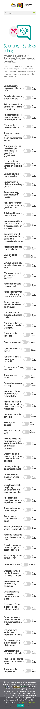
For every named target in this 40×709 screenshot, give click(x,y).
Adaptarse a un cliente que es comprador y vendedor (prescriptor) (13, 325)
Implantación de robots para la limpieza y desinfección (12, 583)
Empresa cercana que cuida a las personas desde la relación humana (13, 642)
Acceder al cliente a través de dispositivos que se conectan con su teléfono (13, 294)
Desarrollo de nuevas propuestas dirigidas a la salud (12, 88)
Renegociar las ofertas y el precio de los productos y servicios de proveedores (13, 117)
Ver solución (34, 88)
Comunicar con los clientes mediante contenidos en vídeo (13, 265)
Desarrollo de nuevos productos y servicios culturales (11, 477)
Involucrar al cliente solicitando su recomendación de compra (13, 632)
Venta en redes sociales (12, 564)
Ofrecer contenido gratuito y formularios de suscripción (13, 275)
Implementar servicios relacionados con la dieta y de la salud (13, 184)
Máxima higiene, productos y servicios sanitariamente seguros (13, 661)
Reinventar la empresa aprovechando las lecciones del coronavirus (13, 304)
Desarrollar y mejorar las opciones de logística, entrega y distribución (12, 547)
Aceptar (20, 706)
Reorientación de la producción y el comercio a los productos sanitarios (13, 500)
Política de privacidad (28, 702)
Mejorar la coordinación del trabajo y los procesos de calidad (13, 537)
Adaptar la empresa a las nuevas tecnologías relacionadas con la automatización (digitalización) (12, 151)
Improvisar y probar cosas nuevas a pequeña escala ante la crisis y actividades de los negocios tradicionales (13, 443)
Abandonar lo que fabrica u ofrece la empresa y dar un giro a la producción (13, 205)
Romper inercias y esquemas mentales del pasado (12, 518)
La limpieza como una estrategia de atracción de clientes (13, 315)
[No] (37, 694)
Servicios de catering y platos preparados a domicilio (11, 194)
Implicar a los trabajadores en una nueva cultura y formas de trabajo (13, 393)
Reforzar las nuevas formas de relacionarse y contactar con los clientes (13, 106)
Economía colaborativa (12, 342)
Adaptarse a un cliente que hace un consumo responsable (13, 359)
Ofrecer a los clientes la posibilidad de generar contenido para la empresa (13, 573)
